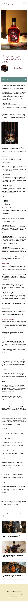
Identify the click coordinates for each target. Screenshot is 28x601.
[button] (24, 3)
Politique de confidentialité (9, 594)
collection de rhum (9, 84)
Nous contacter (14, 596)
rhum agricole (18, 114)
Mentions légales (20, 594)
